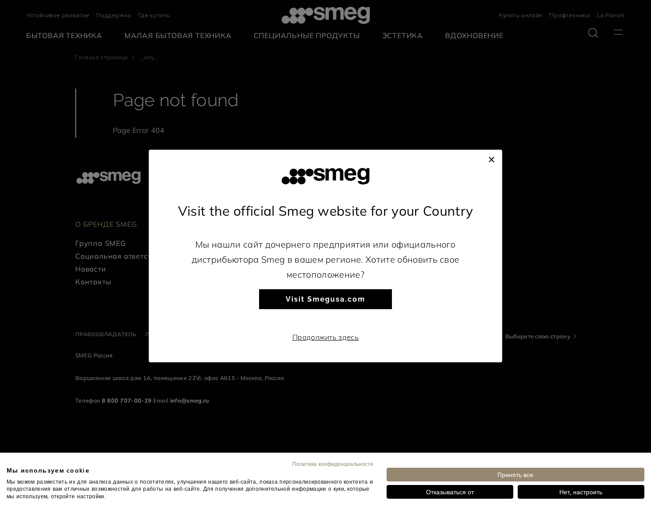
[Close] (491, 158)
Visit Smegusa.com (325, 299)
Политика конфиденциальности (332, 464)
